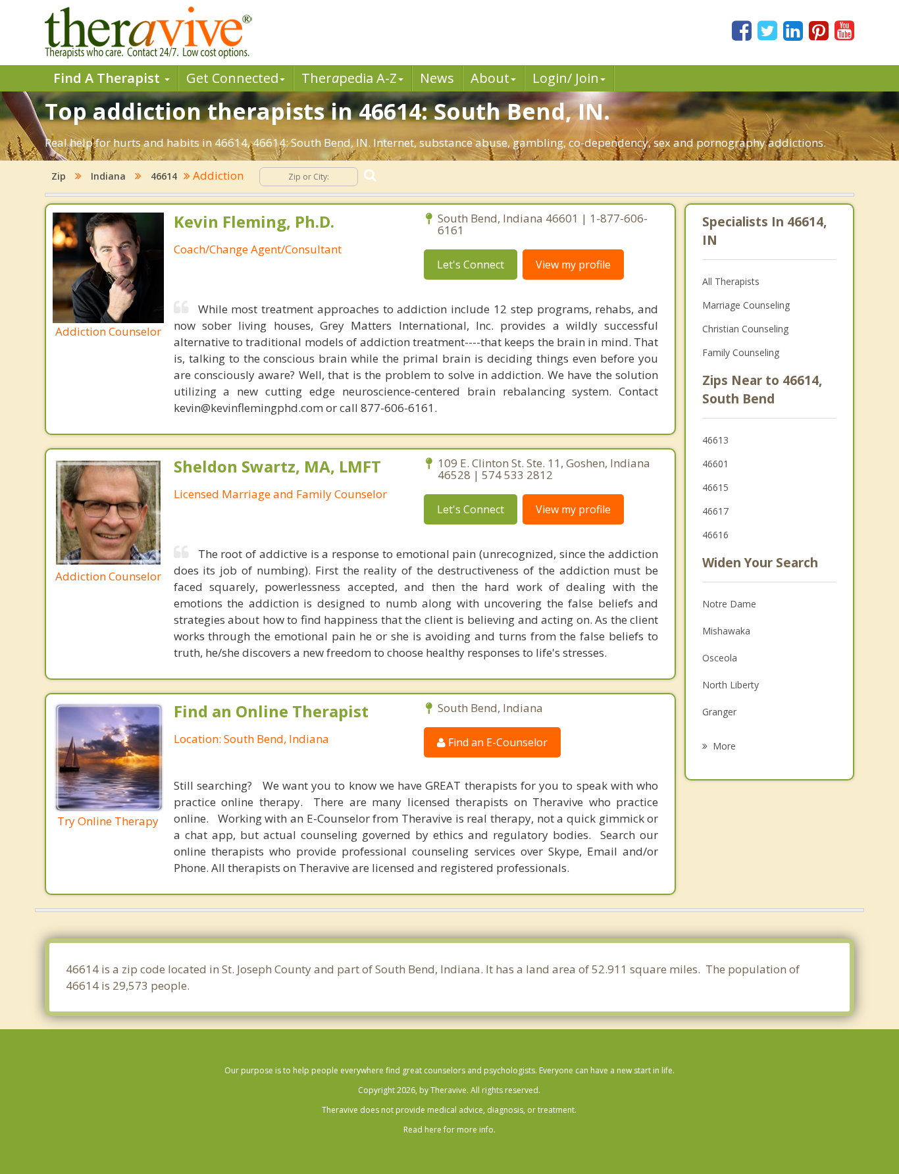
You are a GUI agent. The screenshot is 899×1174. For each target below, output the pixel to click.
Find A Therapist (108, 78)
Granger (719, 711)
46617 (715, 511)
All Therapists (730, 281)
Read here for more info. (449, 1129)
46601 (715, 463)
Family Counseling (740, 352)
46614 (164, 176)
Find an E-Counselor (497, 742)
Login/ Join (565, 78)
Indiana (108, 176)
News (437, 78)
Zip (58, 176)
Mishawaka (726, 631)
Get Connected (232, 78)
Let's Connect (470, 264)
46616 (715, 534)
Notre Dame (729, 604)
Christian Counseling (745, 328)
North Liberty (730, 684)
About (490, 78)
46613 (715, 440)
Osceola (719, 657)
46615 (715, 487)
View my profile (573, 264)
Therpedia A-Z (349, 78)
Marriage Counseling (746, 305)
